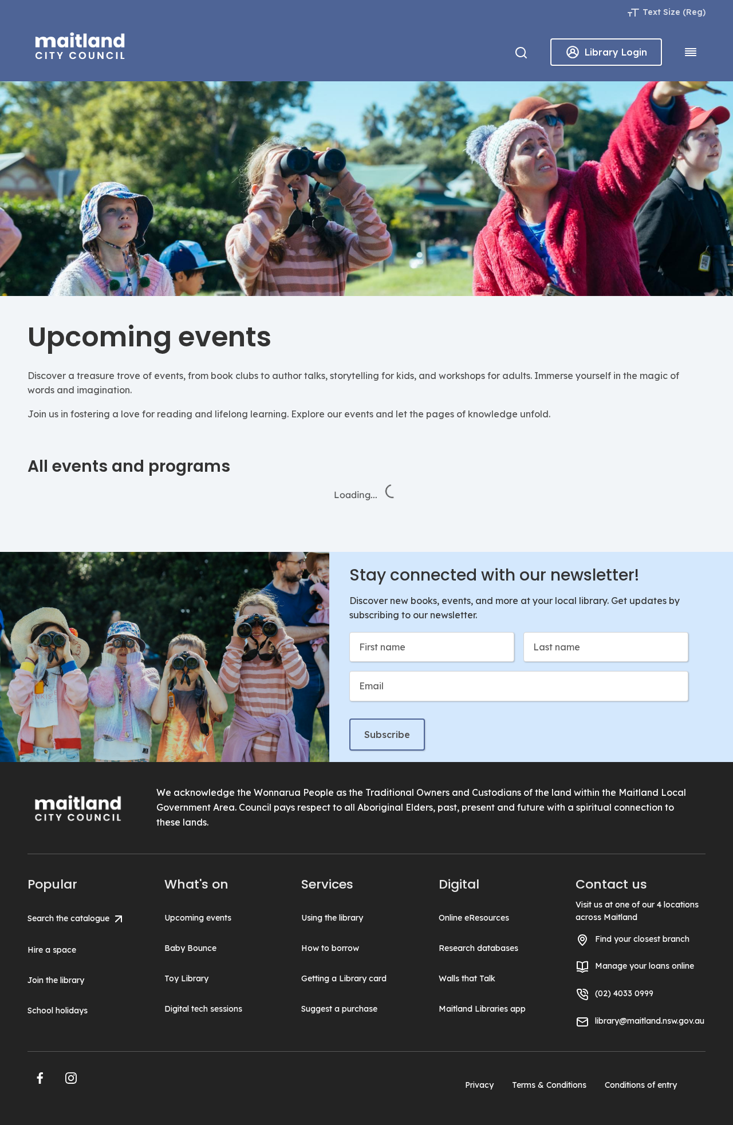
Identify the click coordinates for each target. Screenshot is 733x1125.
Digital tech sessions (203, 1009)
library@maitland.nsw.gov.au (649, 1021)
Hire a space (51, 950)
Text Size (661, 12)
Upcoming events (197, 918)
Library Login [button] (616, 52)
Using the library (332, 918)
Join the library (55, 980)
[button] (40, 1078)
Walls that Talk (467, 978)
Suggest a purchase (339, 1009)
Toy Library (186, 978)
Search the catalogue (69, 918)
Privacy (479, 1085)
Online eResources (474, 918)
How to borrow (330, 948)
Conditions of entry (641, 1085)
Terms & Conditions (549, 1085)
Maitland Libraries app (482, 1009)
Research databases (478, 948)
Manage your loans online (644, 966)
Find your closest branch (642, 939)
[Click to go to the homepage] (80, 44)
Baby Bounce (190, 948)
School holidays (57, 1010)
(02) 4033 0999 (624, 993)
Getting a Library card (344, 978)
